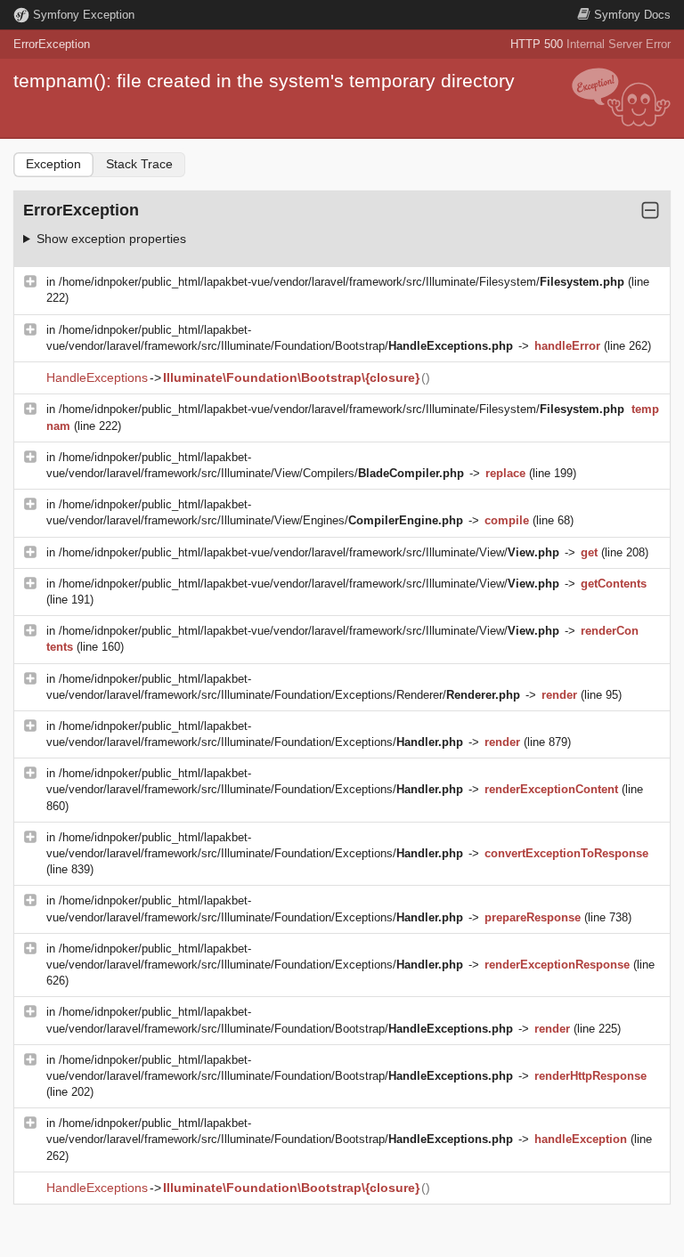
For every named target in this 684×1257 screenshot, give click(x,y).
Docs (632, 14)
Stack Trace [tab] (139, 164)
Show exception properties (111, 238)
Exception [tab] (53, 164)
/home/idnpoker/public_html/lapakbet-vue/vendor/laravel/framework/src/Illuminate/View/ (309, 552)
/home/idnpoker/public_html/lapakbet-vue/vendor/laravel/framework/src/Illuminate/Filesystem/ (341, 281)
